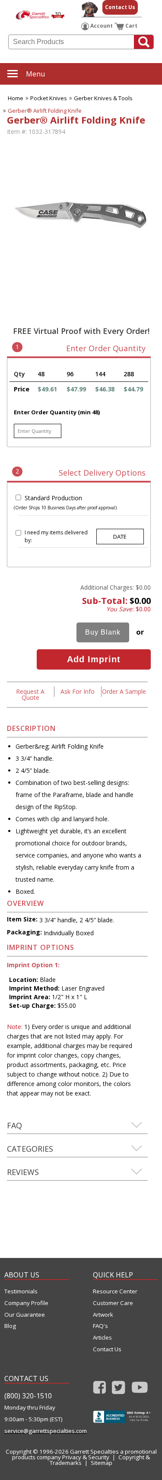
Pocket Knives (48, 98)
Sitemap (101, 1463)
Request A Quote (30, 694)
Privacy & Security (85, 1457)
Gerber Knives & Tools (103, 98)
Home (15, 98)
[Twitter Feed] (118, 1390)
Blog (10, 1326)
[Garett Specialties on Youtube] (139, 1390)
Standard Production (53, 498)
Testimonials (21, 1291)
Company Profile (26, 1303)
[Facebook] (99, 1390)
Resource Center (115, 1291)
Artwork (103, 1315)
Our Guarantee (24, 1315)
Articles (102, 1337)
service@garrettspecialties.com (36, 1431)
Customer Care (113, 1303)
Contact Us (120, 7)
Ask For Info (77, 691)
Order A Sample (124, 691)
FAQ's (100, 1326)
